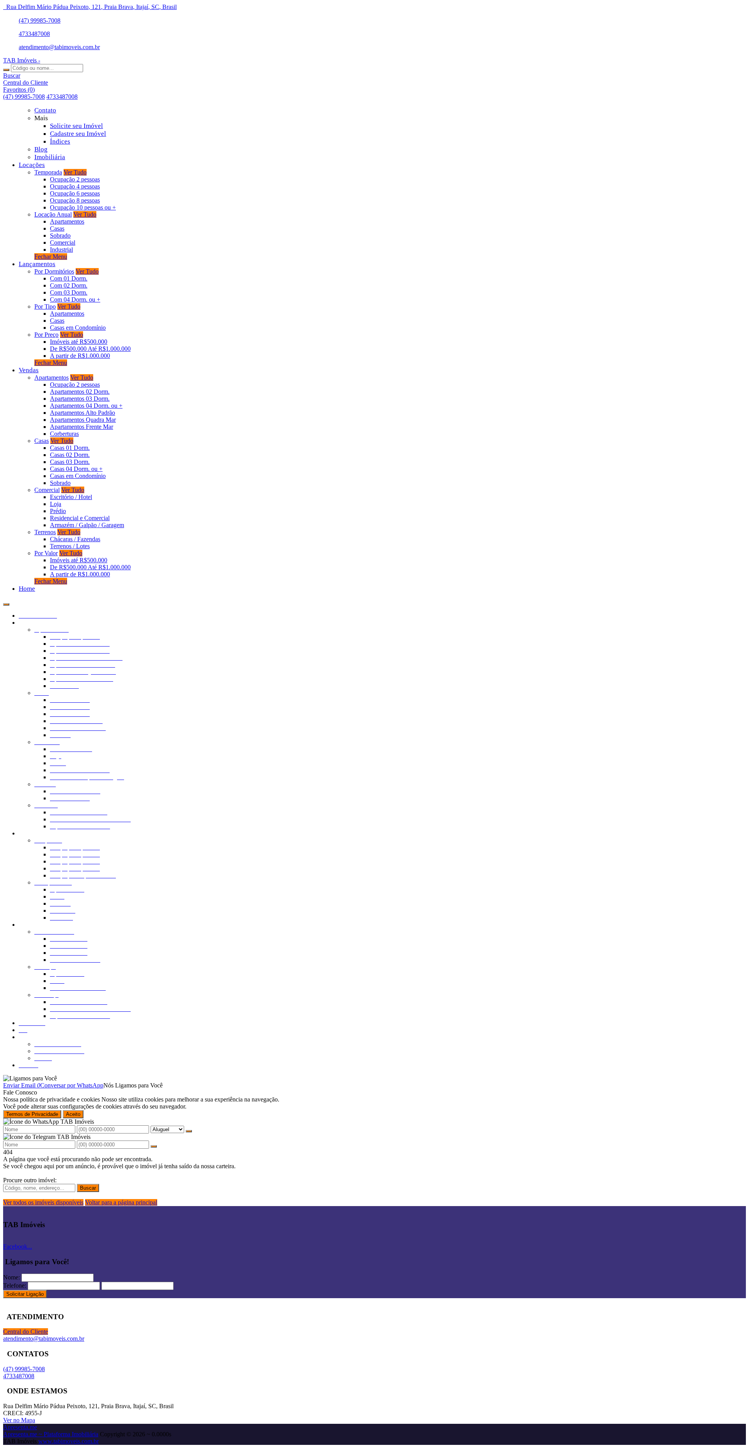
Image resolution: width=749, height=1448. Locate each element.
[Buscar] (6, 70)
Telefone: (14, 1285)
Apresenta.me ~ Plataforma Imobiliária (50, 1434)
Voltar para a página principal (121, 1202)
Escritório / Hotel (71, 497)
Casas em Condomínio (78, 327)
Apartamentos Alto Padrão (82, 412)
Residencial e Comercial (80, 518)
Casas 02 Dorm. (70, 454)
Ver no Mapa (19, 1420)
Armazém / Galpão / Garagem (87, 525)
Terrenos (45, 532)
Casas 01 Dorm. (70, 447)
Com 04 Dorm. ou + (75, 299)
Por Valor (46, 553)
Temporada (48, 172)
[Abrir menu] (6, 602)
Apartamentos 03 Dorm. (80, 398)
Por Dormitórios (54, 271)
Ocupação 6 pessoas (75, 193)
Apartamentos (67, 221)
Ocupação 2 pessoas (75, 179)
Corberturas (64, 433)
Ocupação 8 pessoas (75, 200)
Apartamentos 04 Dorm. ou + (86, 405)
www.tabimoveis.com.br (68, 1441)
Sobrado (60, 235)
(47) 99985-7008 (39, 20)
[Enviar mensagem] (189, 1131)
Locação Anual (53, 214)
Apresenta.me (20, 1427)
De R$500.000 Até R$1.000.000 (90, 348)
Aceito (73, 1114)
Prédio (58, 511)
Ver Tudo (75, 172)
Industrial (61, 249)
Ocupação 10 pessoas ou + (83, 207)
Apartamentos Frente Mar (81, 426)
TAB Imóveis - (21, 60)
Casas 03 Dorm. (70, 461)
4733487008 (34, 33)
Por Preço (46, 334)
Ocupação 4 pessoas (75, 186)
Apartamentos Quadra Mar (83, 419)
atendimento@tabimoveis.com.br (59, 47)
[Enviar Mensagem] (154, 1146)
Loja (55, 504)
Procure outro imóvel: (30, 1180)
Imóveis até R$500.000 (78, 341)
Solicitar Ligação (25, 1294)
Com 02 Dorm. (68, 285)
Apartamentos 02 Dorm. (80, 391)
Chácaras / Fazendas (75, 539)
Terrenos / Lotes (70, 546)
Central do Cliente (25, 1331)
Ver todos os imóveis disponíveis (43, 1202)
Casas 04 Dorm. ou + (76, 468)
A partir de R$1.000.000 (80, 355)
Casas (57, 228)
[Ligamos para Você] (30, 1078)
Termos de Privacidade (32, 1114)
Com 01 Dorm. (68, 278)
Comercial (62, 242)
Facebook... (17, 1246)
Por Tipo (45, 306)
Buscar (88, 1188)
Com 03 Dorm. (68, 292)
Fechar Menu (50, 256)
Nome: (11, 1277)
